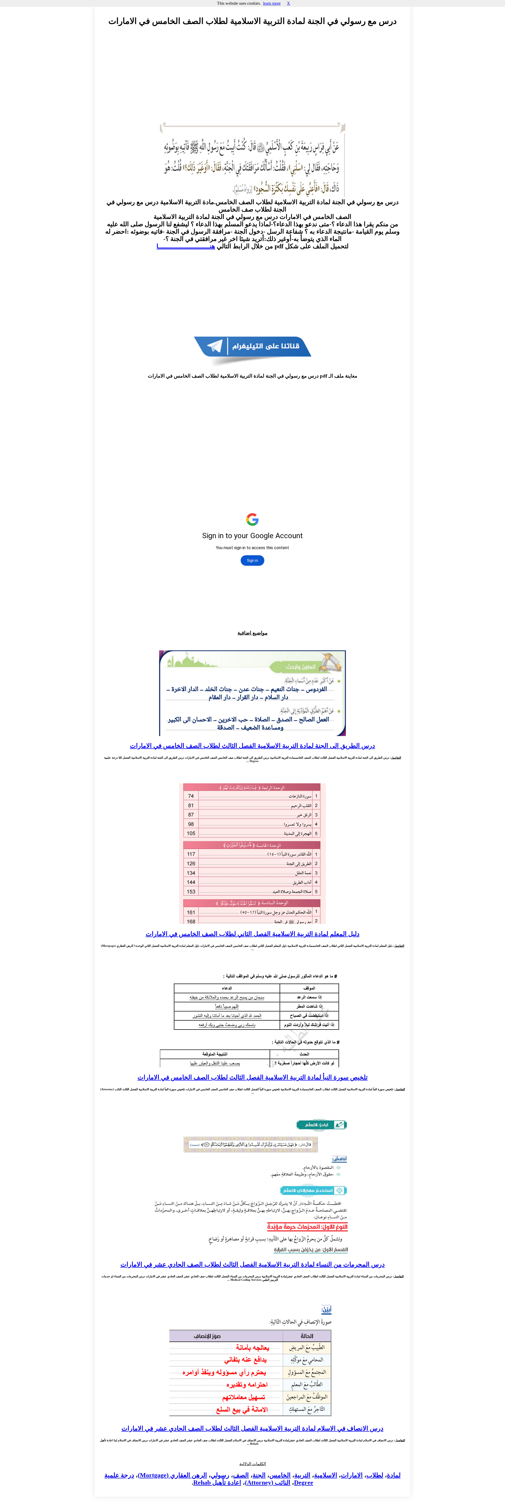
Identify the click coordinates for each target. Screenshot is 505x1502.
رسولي (220, 1475)
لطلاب (374, 1475)
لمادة (394, 1475)
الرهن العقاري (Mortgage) (172, 1475)
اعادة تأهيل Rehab (217, 1482)
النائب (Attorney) (267, 1482)
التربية (302, 1475)
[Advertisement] (252, 78)
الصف (241, 1475)
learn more (272, 3)
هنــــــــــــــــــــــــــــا (185, 246)
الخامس (280, 1475)
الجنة (259, 1475)
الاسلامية (325, 1475)
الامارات (352, 1475)
